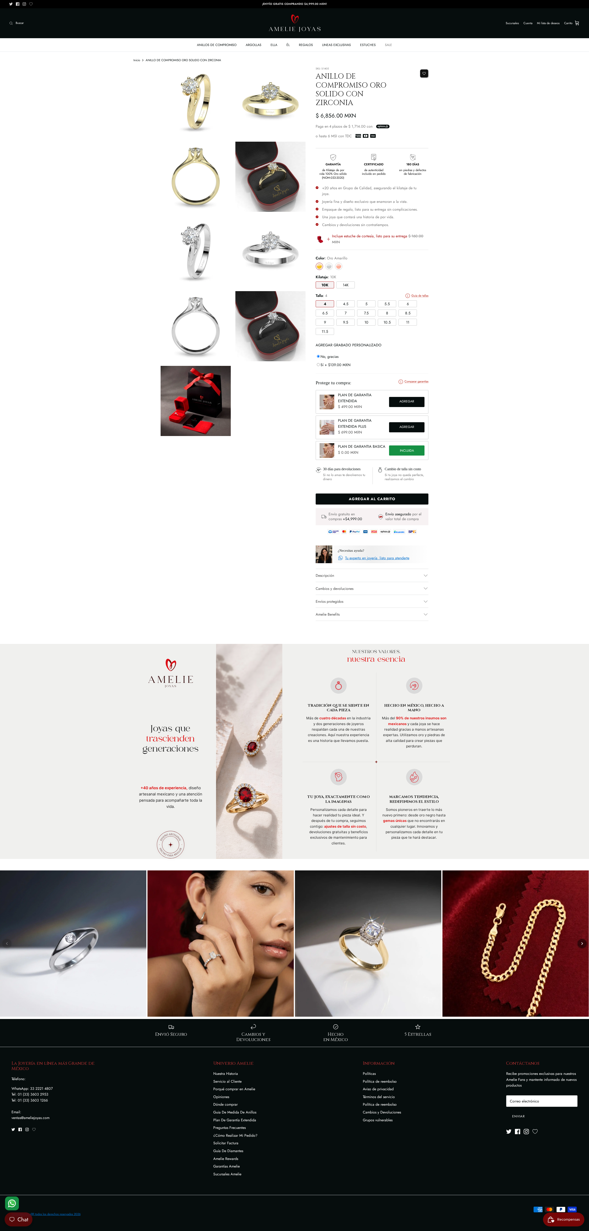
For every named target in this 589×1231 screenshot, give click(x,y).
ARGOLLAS (253, 45)
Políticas (369, 1073)
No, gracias (329, 356)
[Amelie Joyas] (294, 23)
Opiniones (221, 1096)
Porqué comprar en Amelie (234, 1089)
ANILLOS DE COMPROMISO (217, 45)
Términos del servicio (379, 1096)
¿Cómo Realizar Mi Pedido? (235, 1135)
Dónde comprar (225, 1104)
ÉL (288, 45)
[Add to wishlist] (424, 73)
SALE (388, 45)
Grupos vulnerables (378, 1120)
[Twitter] (11, 4)
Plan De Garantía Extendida (234, 1120)
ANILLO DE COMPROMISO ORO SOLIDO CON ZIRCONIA (183, 60)
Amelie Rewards (225, 1158)
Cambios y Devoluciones (382, 1112)
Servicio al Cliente (227, 1081)
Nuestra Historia (225, 1073)
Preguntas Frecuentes (229, 1127)
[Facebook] (17, 4)
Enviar (518, 1116)
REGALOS (306, 45)
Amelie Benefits (328, 614)
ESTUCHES (368, 45)
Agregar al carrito (406, 402)
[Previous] (7, 943)
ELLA (274, 45)
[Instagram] (24, 4)
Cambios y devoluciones (334, 588)
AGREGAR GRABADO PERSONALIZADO (348, 345)
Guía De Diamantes (228, 1151)
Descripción (325, 575)
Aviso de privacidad (378, 1089)
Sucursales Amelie (227, 1174)
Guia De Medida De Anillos (234, 1112)
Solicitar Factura (225, 1143)
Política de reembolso (380, 1081)
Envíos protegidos (329, 601)
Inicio (136, 60)
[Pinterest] (31, 4)
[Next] (582, 943)
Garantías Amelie (226, 1166)
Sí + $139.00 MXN (335, 364)
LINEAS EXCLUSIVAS (336, 45)
